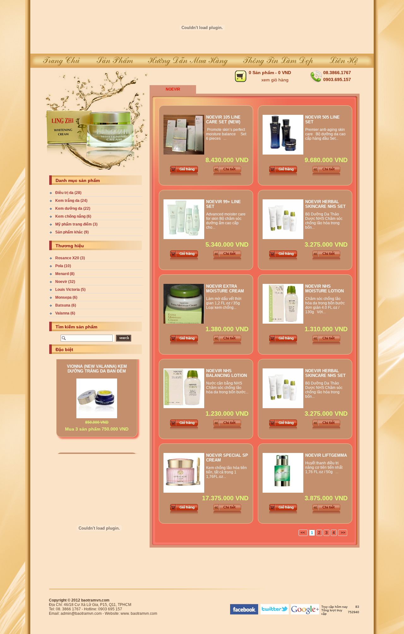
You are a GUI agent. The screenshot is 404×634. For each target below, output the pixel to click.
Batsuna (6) (65, 305)
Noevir (173, 89)
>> (342, 533)
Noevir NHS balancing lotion (226, 373)
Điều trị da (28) (68, 193)
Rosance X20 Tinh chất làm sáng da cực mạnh (97, 444)
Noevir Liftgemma (326, 455)
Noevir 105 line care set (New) (223, 119)
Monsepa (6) (66, 297)
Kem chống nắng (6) (73, 216)
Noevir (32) (65, 281)
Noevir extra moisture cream (225, 288)
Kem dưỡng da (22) (72, 208)
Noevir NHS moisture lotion (324, 288)
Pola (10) (63, 266)
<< (303, 533)
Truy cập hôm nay (334, 606)
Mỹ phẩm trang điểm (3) (76, 224)
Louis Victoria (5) (70, 289)
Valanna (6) (65, 313)
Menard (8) (64, 274)
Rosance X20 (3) (70, 258)
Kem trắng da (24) (71, 200)
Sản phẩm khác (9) (72, 232)
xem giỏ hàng (274, 79)
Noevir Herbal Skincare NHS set (325, 204)
